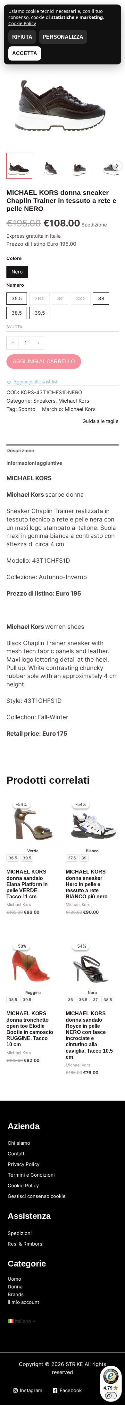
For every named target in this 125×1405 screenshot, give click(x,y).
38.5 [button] (17, 313)
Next (117, 166)
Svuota (14, 326)
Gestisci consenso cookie (37, 1196)
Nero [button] (17, 272)
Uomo (14, 1279)
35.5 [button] (17, 298)
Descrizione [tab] (20, 450)
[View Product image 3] (80, 166)
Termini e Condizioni (31, 1175)
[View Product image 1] (19, 166)
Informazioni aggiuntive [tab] (34, 463)
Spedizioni (20, 1233)
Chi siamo (19, 1143)
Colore (13, 258)
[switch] (111, 1395)
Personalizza (63, 37)
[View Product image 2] (50, 166)
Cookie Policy (23, 1185)
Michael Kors (73, 400)
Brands (16, 1294)
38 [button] (101, 298)
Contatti (17, 1154)
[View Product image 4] (110, 166)
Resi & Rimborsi (26, 1244)
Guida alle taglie (100, 421)
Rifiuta (22, 37)
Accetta (24, 53)
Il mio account (23, 1302)
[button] (31, 382)
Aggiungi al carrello (44, 361)
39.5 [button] (40, 313)
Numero (15, 285)
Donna (15, 1287)
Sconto (27, 409)
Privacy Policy (23, 1164)
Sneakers (44, 400)
